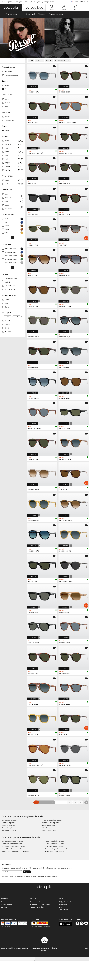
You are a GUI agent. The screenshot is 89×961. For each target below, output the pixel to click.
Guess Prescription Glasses (54, 844)
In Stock (7, 116)
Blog (60, 907)
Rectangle (8, 144)
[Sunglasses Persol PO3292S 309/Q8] (42, 75)
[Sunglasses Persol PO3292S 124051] (42, 473)
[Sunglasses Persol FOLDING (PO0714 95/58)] (42, 626)
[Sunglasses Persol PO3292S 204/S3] (42, 718)
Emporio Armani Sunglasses (52, 820)
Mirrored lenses (10, 289)
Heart (6, 194)
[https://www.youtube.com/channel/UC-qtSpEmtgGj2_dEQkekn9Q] (86, 924)
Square (7, 140)
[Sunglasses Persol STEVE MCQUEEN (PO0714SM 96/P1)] (42, 136)
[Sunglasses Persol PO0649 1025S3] (42, 687)
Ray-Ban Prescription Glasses (12, 841)
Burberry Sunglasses (49, 830)
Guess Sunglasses (48, 825)
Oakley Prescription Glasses (12, 844)
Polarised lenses (10, 286)
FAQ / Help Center (65, 902)
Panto (7, 148)
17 (75, 802)
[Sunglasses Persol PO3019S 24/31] (42, 106)
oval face (8, 198)
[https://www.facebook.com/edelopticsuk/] (77, 924)
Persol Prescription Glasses (54, 841)
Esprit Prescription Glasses (54, 851)
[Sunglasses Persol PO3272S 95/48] (42, 197)
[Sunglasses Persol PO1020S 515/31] (42, 228)
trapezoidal (8, 209)
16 (69, 802)
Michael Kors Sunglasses (50, 823)
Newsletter (63, 904)
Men (6, 89)
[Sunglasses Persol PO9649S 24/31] (42, 442)
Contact (4, 907)
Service (33, 898)
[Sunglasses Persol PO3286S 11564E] (42, 779)
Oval (6, 159)
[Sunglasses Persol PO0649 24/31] (42, 167)
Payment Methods (36, 902)
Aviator (7, 152)
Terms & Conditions (8, 948)
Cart (75, 9)
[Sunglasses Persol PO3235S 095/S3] (42, 534)
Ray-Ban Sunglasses (9, 820)
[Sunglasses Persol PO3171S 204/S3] (42, 504)
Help (61, 898)
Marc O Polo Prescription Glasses (14, 849)
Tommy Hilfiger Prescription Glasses (58, 849)
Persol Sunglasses (8, 825)
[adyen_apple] (20, 923)
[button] (11, 7)
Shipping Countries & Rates (40, 904)
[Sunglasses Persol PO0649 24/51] (42, 259)
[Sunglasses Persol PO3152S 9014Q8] (42, 381)
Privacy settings (6, 904)
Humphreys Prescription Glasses (13, 846)
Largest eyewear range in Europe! (17, 2)
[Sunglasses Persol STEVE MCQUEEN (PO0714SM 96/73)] (42, 748)
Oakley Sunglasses (8, 823)
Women (7, 85)
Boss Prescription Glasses (54, 846)
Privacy (18, 948)
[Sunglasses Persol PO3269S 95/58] (42, 595)
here (56, 876)
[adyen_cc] (2, 923)
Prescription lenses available (11, 280)
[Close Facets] (12, 60)
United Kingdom (79, 1)
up (86, 948)
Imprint (25, 948)
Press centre (5, 902)
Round (7, 155)
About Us (4, 898)
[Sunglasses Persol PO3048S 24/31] (42, 350)
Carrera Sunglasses (9, 828)
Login (64, 9)
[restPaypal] (14, 923)
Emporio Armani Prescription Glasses (15, 851)
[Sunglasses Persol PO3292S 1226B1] (42, 320)
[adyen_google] (24, 923)
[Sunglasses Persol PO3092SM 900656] (42, 412)
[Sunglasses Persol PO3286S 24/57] (42, 289)
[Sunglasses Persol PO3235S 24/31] (42, 656)
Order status (63, 909)
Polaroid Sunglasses (9, 830)
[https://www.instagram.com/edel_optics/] (82, 924)
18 (80, 802)
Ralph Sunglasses (48, 828)
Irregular (7, 163)
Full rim (7, 180)
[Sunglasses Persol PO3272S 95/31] (42, 565)
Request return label (37, 907)
